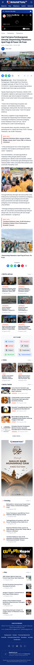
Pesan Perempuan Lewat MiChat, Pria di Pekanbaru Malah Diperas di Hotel (17, 513)
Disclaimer (24, 637)
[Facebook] (9, 646)
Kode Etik (3, 637)
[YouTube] (17, 646)
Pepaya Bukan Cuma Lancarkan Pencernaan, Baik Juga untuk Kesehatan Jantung (21, 399)
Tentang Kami (7, 635)
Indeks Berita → (17, 436)
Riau (9, 6)
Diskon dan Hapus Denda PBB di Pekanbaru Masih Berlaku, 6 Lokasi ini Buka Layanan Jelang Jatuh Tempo (8, 329)
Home (3, 33)
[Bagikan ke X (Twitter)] (18, 265)
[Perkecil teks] (24, 75)
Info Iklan (30, 637)
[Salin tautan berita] (26, 265)
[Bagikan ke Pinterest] (22, 265)
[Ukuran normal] (28, 75)
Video (4, 374)
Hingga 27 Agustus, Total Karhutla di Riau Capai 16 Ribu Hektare (13, 593)
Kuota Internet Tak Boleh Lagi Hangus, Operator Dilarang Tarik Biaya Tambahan (21, 389)
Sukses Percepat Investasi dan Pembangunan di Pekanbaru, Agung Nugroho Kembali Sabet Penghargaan (24, 311)
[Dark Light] (31, 2)
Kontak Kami (17, 639)
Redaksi (15, 635)
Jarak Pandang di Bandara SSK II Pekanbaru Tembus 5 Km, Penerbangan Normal (9, 309)
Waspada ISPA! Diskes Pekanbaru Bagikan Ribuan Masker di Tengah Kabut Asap (25, 328)
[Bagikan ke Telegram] (9, 75)
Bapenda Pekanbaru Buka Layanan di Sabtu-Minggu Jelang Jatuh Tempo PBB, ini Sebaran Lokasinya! (17, 140)
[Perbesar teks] (31, 75)
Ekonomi (30, 6)
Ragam (14, 402)
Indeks (29, 274)
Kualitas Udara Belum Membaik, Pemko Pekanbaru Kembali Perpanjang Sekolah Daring (7, 378)
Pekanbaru (16, 6)
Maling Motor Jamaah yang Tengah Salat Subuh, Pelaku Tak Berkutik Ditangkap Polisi (18, 505)
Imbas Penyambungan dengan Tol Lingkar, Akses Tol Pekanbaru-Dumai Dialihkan (13, 611)
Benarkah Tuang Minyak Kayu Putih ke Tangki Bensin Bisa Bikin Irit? (22, 408)
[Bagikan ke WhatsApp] (6, 75)
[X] (20, 646)
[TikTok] (24, 646)
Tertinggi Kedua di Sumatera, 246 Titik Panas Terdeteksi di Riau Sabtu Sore (17, 521)
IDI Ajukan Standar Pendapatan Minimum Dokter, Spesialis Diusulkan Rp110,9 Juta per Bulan (21, 428)
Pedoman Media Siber (24, 635)
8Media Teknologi (23, 661)
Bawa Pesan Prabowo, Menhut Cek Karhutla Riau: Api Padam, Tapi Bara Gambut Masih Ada (24, 378)
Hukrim (23, 6)
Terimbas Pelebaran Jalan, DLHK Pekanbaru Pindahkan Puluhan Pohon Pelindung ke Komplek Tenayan (16, 223)
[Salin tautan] (12, 75)
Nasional (4, 6)
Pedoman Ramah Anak (14, 637)
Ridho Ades (8, 48)
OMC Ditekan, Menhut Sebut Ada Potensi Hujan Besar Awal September (13, 577)
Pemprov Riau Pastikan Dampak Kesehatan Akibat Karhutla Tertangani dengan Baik (14, 602)
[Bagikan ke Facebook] (2, 75)
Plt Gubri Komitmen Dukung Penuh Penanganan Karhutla (13, 585)
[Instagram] (13, 646)
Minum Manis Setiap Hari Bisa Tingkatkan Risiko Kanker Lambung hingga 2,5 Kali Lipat (22, 418)
